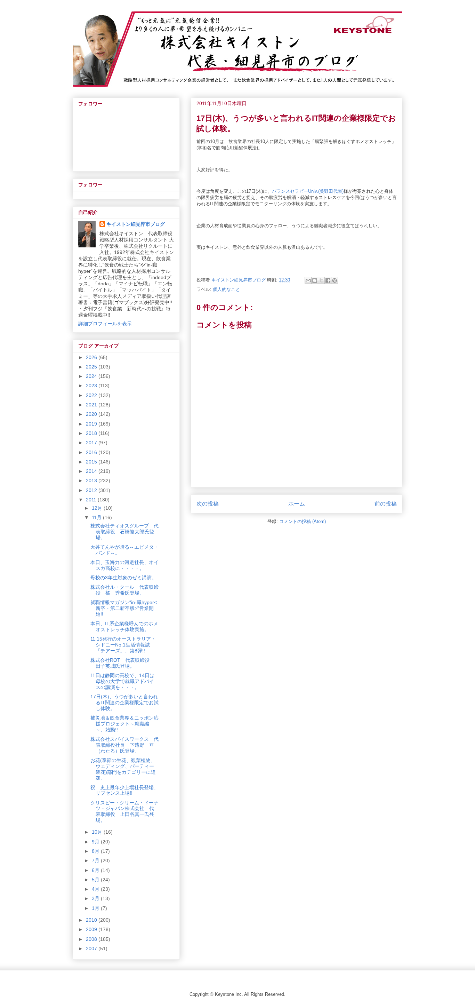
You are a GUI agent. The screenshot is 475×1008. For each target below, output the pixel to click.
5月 (96, 879)
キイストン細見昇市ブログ (135, 224)
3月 (96, 898)
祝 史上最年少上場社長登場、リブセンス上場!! (124, 790)
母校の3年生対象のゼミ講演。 (123, 577)
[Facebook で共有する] (327, 280)
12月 (98, 508)
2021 (92, 404)
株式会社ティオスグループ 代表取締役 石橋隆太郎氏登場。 (124, 531)
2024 (92, 376)
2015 (92, 462)
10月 (98, 832)
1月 (96, 908)
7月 (96, 860)
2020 (92, 414)
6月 (96, 870)
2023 (92, 385)
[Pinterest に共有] (334, 280)
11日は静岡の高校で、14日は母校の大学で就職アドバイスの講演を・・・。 (122, 681)
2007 (92, 948)
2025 (92, 367)
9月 (96, 841)
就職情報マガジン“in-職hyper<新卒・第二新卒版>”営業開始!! (123, 608)
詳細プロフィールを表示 (105, 323)
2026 (92, 357)
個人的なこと (226, 289)
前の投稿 (386, 504)
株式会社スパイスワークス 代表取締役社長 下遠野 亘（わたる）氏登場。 (124, 745)
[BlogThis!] (314, 280)
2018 (92, 433)
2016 (92, 452)
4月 (96, 889)
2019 (92, 424)
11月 (97, 517)
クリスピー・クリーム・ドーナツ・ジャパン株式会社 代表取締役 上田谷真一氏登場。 (124, 811)
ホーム (296, 504)
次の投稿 (207, 504)
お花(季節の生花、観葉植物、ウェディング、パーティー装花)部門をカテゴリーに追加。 (123, 768)
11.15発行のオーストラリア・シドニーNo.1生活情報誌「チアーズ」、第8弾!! (123, 644)
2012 (92, 490)
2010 (92, 920)
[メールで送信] (308, 280)
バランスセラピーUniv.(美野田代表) (308, 191)
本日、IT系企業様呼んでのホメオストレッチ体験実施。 (124, 626)
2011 (92, 499)
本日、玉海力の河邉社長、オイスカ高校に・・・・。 (124, 565)
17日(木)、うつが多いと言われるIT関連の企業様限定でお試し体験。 (124, 702)
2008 (92, 939)
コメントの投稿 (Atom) (302, 521)
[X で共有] (321, 280)
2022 (92, 395)
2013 (92, 480)
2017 (92, 442)
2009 (92, 929)
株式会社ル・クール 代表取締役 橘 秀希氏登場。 (124, 590)
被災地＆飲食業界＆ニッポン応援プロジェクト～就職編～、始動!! (124, 723)
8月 (96, 851)
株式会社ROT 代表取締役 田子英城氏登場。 (122, 663)
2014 (92, 471)
